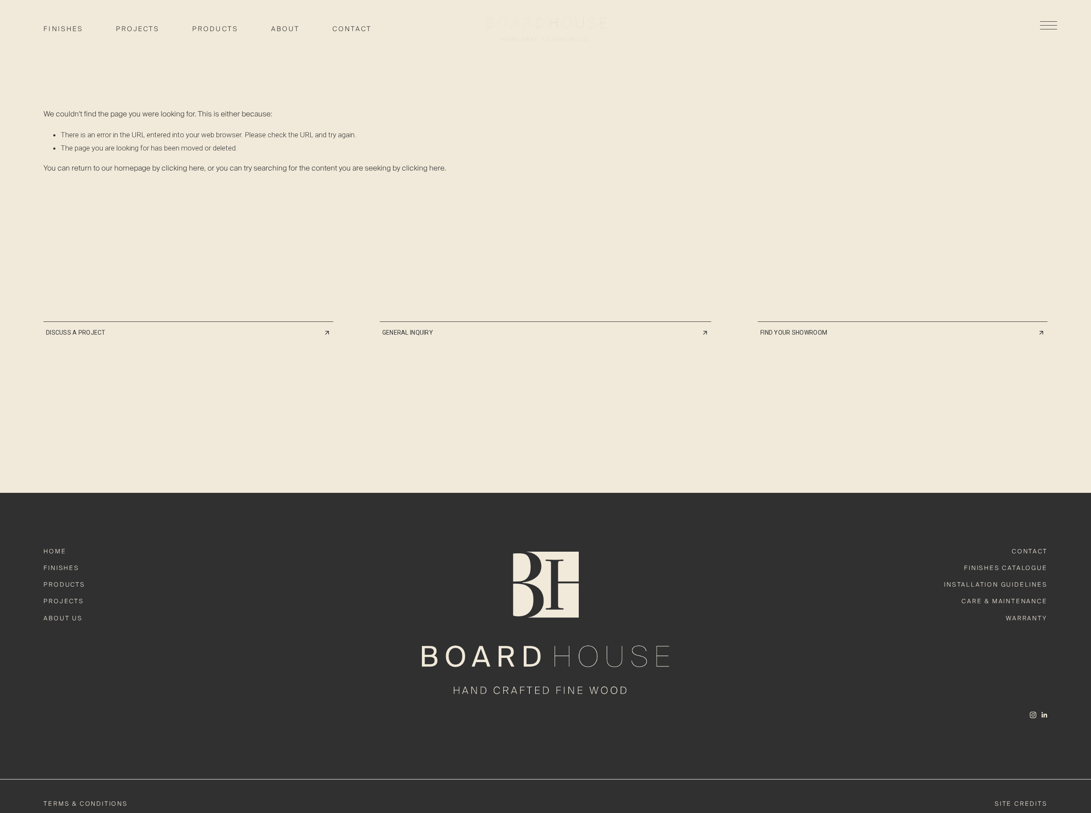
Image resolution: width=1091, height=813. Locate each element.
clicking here (183, 168)
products (64, 585)
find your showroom (793, 332)
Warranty (1026, 618)
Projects (138, 29)
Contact (352, 29)
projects (63, 601)
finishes (61, 568)
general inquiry (409, 332)
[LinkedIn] (1044, 715)
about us (62, 618)
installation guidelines (995, 585)
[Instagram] (1033, 715)
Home (54, 552)
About (285, 29)
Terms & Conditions (85, 804)
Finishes (63, 29)
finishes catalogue (1005, 568)
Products (215, 29)
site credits (1021, 804)
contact (1030, 552)
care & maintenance (1004, 601)
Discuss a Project (76, 332)
